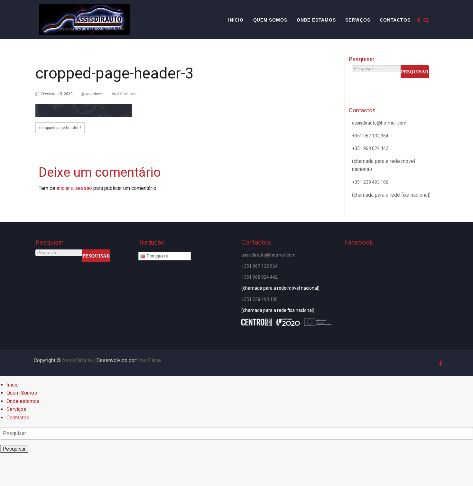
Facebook (358, 242)
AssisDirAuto (77, 360)
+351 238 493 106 (370, 182)
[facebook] (417, 20)
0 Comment (127, 94)
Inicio (236, 20)
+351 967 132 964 (370, 135)
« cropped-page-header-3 (60, 128)
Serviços (357, 20)
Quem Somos (270, 20)
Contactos (395, 20)
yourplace (93, 94)
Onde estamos (316, 20)
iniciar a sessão (74, 188)
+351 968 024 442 (370, 148)
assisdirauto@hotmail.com (379, 123)
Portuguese (156, 256)
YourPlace (149, 360)
